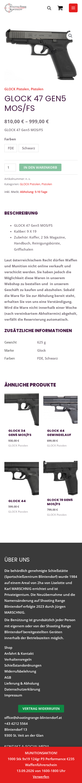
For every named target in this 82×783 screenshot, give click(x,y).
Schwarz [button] (28, 148)
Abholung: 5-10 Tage (33, 192)
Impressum (13, 695)
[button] (70, 36)
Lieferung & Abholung (21, 683)
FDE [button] (11, 148)
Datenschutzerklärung (22, 689)
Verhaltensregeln (18, 659)
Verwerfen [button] (41, 776)
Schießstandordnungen (23, 665)
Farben (10, 139)
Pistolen (37, 89)
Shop (8, 647)
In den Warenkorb (40, 167)
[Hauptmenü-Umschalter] (73, 8)
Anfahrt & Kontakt (19, 653)
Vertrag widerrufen (41, 708)
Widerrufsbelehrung (20, 671)
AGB (7, 677)
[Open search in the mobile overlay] (49, 8)
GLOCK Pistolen (16, 89)
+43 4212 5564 (16, 723)
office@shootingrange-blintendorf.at (33, 717)
